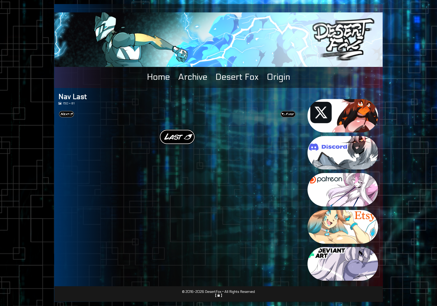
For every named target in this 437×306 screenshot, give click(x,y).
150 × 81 (68, 103)
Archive (192, 77)
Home (158, 77)
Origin (278, 77)
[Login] (218, 295)
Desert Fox (237, 77)
